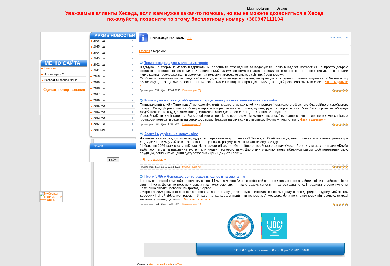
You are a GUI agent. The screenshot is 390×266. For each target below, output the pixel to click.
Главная (144, 51)
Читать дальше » (313, 119)
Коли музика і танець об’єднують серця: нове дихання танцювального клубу (210, 100)
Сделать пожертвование (64, 90)
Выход (281, 8)
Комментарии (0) (191, 90)
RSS (189, 38)
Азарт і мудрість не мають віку (171, 134)
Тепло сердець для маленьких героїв (176, 63)
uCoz (178, 264)
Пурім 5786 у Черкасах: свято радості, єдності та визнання (194, 176)
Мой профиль (258, 8)
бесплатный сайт (160, 264)
